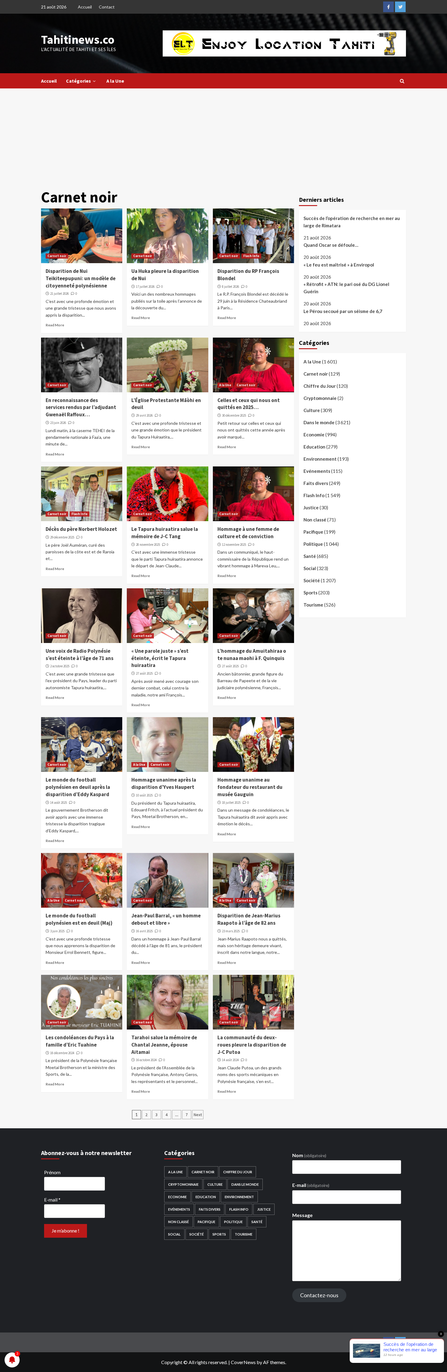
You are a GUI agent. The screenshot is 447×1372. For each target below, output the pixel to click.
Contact (107, 6)
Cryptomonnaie (320, 398)
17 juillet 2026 (145, 286)
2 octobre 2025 (59, 666)
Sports (310, 592)
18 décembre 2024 (62, 1053)
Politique (313, 544)
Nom (309, 1155)
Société (311, 580)
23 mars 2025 (231, 931)
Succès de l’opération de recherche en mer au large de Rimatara (351, 221)
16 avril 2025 (144, 931)
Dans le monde (318, 422)
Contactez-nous (319, 1295)
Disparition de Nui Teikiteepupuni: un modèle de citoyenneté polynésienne (81, 278)
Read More (55, 325)
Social (309, 568)
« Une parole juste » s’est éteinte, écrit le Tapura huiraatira (160, 658)
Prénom (52, 1172)
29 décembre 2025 (62, 537)
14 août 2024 (230, 1060)
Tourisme (313, 604)
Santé (309, 556)
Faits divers (315, 483)
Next (198, 1114)
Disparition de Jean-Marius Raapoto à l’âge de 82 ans (248, 919)
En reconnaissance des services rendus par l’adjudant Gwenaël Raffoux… (81, 407)
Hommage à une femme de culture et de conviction (248, 533)
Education (314, 446)
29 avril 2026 (144, 415)
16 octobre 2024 (146, 1060)
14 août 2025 (58, 802)
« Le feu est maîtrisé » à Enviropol (338, 264)
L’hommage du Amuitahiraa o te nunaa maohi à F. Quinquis (251, 655)
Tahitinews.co (77, 39)
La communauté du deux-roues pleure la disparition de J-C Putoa (251, 1044)
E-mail (52, 1199)
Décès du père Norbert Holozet (81, 529)
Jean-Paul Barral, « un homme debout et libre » (166, 919)
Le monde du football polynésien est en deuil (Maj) (79, 919)
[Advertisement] (223, 134)
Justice (311, 507)
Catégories (78, 81)
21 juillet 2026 (59, 293)
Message (302, 1215)
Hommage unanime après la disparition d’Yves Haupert (163, 783)
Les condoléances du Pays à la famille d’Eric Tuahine (80, 1041)
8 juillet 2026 (230, 286)
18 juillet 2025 (231, 802)
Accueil (85, 6)
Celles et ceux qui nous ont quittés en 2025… (248, 404)
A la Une (115, 81)
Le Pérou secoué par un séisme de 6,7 (342, 311)
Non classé (314, 519)
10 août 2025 (144, 795)
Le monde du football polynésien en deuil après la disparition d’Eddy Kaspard (78, 787)
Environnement (320, 459)
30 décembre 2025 (234, 415)
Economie (313, 434)
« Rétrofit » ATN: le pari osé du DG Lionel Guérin (346, 288)
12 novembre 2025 (234, 544)
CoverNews (243, 1362)
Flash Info (251, 256)
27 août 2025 (144, 673)
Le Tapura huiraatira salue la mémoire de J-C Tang (164, 533)
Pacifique (313, 532)
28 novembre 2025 (148, 544)
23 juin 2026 (58, 423)
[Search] (402, 81)
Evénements (316, 471)
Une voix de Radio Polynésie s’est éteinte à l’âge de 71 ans (79, 655)
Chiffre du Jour (319, 386)
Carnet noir (56, 256)
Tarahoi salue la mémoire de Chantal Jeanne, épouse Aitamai (164, 1044)
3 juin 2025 (57, 931)
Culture (311, 410)
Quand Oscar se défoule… (330, 245)
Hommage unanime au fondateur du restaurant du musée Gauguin (249, 787)
